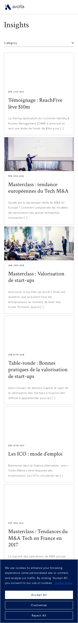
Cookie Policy (63, 583)
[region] (39, 591)
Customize (39, 605)
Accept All (39, 594)
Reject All (39, 615)
